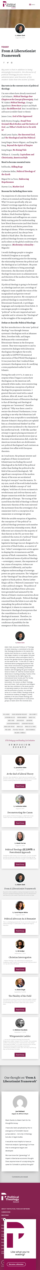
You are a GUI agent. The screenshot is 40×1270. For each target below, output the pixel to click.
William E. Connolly (20, 733)
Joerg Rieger (20, 720)
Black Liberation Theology (19, 714)
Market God (18, 186)
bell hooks (6, 714)
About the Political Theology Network (15, 1209)
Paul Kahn (7, 730)
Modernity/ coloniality (23, 244)
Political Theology (18, 102)
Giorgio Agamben (21, 717)
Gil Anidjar (21, 951)
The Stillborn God (14, 108)
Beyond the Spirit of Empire (20, 145)
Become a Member (16, 1264)
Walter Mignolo (30, 730)
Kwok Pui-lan (21, 843)
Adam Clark (21, 35)
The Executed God (26, 134)
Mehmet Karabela (21, 1030)
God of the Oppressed (22, 116)
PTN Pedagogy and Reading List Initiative (20, 740)
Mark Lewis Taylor (9, 727)
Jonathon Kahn (21, 767)
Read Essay (20, 786)
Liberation (29, 720)
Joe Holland (20, 1111)
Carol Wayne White (21, 912)
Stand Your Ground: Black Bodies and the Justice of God (19, 123)
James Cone (11, 720)
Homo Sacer (16, 105)
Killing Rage (17, 166)
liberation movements (13, 724)
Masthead (5, 1215)
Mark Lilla (20, 727)
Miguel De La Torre (30, 727)
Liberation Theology (27, 724)
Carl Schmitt (33, 714)
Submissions (5, 1212)
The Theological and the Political (20, 137)
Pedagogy (5, 47)
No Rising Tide (20, 150)
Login (3, 1218)
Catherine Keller (10, 717)
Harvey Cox (32, 717)
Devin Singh (21, 990)
